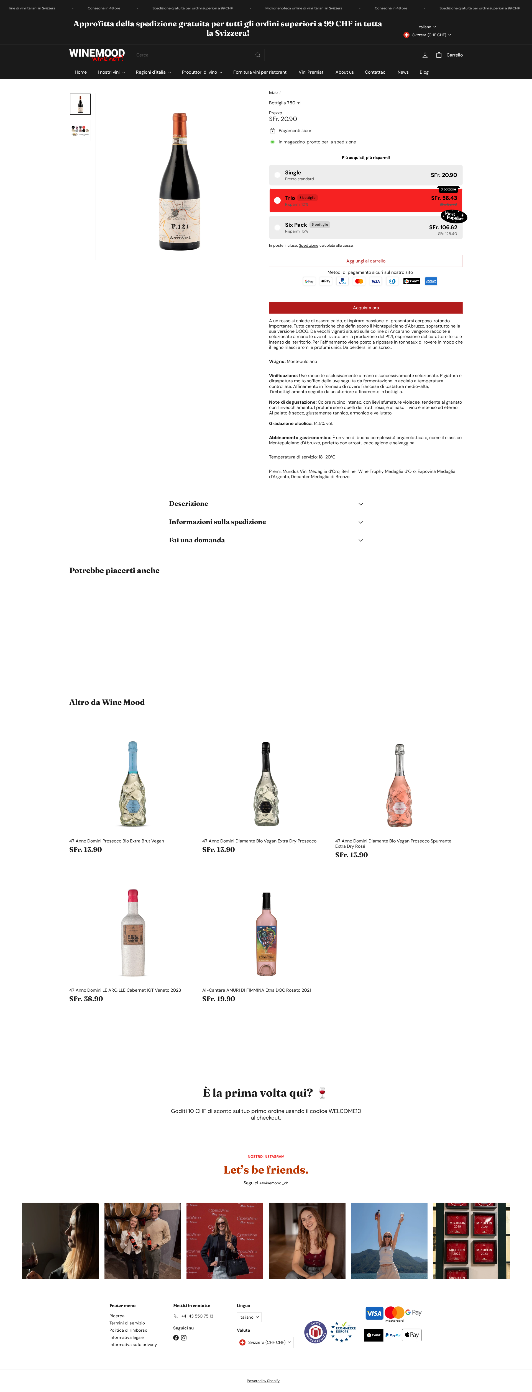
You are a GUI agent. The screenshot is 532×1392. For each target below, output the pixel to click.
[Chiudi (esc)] (347, 612)
